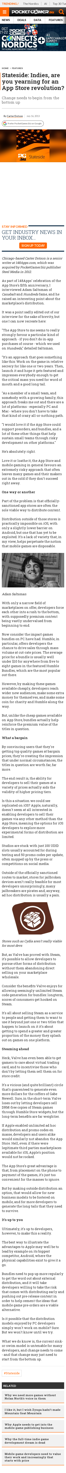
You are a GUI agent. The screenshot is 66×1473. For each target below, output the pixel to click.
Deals (21, 20)
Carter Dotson (15, 116)
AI (45, 3)
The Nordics (31, 3)
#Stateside (12, 1373)
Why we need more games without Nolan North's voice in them (30, 1396)
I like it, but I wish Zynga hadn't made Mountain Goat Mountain (32, 1411)
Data (37, 20)
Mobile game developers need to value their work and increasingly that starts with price (33, 1457)
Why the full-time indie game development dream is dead (27, 1440)
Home (5, 68)
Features (17, 68)
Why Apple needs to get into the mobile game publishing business (29, 1426)
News (6, 20)
